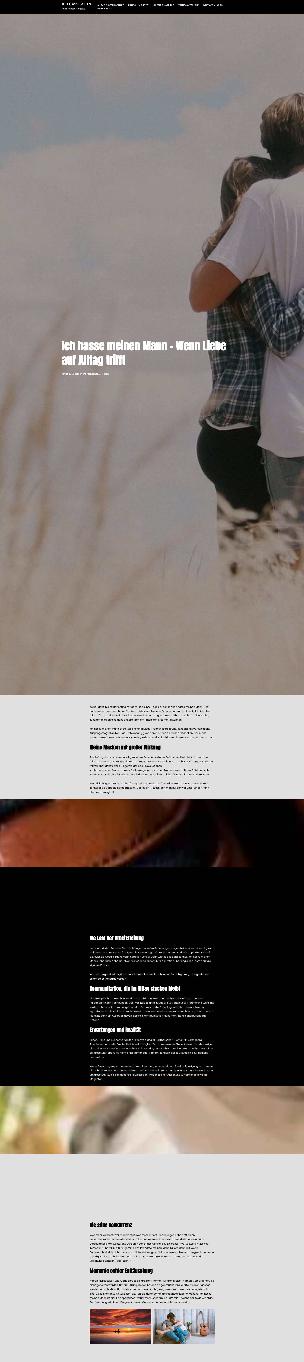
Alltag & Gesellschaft (110, 5)
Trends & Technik (188, 5)
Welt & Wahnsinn (213, 5)
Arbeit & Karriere (164, 5)
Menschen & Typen (138, 5)
